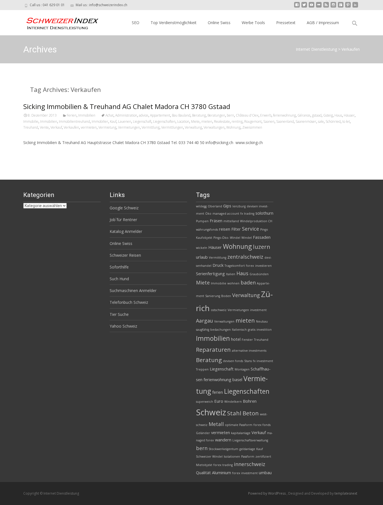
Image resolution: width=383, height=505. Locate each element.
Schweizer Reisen (125, 255)
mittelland (231, 221)
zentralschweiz (245, 256)
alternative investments (249, 351)
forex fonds (262, 425)
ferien (217, 392)
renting (237, 121)
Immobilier (100, 121)
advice (143, 115)
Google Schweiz (124, 207)
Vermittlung (151, 127)
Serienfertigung (210, 273)
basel (237, 379)
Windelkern (233, 402)
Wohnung (233, 127)
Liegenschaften (164, 121)
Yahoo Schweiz (123, 326)
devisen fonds (233, 361)
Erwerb (265, 115)
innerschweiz (249, 464)
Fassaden (262, 237)
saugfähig (202, 330)
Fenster (247, 340)
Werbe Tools (253, 22)
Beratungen (216, 115)
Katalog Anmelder (126, 231)
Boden (226, 296)
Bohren (250, 401)
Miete (195, 121)
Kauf (113, 121)
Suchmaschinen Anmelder (133, 290)
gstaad (317, 115)
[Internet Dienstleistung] (58, 21)
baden (248, 282)
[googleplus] (340, 7)
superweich (204, 402)
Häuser (349, 115)
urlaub (202, 257)
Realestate (222, 121)
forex (250, 266)
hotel (236, 339)
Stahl (234, 413)
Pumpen (202, 221)
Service (250, 228)
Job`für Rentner (123, 219)
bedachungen (220, 330)
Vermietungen (129, 127)
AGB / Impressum (323, 22)
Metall (216, 424)
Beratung (199, 115)
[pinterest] (348, 7)
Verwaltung (193, 127)
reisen (224, 229)
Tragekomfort (235, 266)
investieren (263, 266)
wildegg (201, 206)
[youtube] (311, 7)
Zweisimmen (252, 127)
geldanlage (247, 449)
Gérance (303, 115)
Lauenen (124, 121)
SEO (135, 22)
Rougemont (253, 121)
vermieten (89, 127)
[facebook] (297, 7)
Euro (218, 401)
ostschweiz (219, 310)
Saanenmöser (306, 121)
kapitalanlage (240, 433)
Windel (246, 238)
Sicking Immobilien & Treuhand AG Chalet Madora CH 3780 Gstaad (126, 106)
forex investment (245, 473)
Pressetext (286, 22)
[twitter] (304, 7)
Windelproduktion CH (256, 221)
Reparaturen (213, 349)
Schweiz (211, 412)
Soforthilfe (119, 267)
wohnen (233, 283)
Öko (208, 214)
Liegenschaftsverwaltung (250, 440)
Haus (338, 115)
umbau (265, 472)
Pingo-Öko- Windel (226, 238)
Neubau (262, 321)
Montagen (242, 369)
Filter (236, 229)
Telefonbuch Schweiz (129, 302)
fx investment (263, 361)
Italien (230, 274)
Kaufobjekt (204, 238)
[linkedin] (355, 7)
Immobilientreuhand (74, 121)
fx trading (247, 214)
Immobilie (30, 121)
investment (258, 310)
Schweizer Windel (209, 456)
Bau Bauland (181, 115)
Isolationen (232, 456)
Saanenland (285, 121)
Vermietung (107, 127)
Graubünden (259, 274)
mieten (206, 121)
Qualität (203, 472)
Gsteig (328, 115)
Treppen (202, 369)
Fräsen (216, 220)
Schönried (333, 121)
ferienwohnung (284, 115)
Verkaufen (71, 127)
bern (230, 115)
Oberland (215, 206)
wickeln (201, 248)
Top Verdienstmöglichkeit (174, 22)
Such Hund (119, 278)
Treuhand (30, 127)
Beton (251, 413)
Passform (247, 456)
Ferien (72, 115)
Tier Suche (119, 314)
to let (346, 121)
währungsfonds (207, 229)
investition (264, 330)
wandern (223, 440)
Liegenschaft (142, 121)
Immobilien (86, 115)
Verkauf (56, 127)
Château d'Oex (247, 115)
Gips (227, 206)
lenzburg (239, 206)
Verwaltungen (214, 127)
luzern (261, 247)
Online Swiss (219, 22)
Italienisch (239, 330)
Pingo (264, 229)
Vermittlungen (172, 127)
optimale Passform (238, 425)
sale (321, 121)
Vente (44, 127)
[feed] (326, 7)
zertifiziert (263, 456)
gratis (251, 330)
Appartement (160, 115)
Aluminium (221, 472)
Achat (109, 115)
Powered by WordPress (267, 493)
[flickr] (319, 7)
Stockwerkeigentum (223, 449)
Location (183, 121)
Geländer (203, 433)
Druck (218, 265)
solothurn (264, 213)
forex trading (223, 465)
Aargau (204, 320)
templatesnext (345, 493)
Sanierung (212, 296)
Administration (126, 115)
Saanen (268, 121)
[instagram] (333, 7)
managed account (226, 214)
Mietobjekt (204, 465)
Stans (248, 361)
